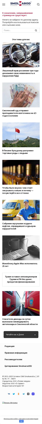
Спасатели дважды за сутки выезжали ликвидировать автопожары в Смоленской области (20, 322)
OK (21, 421)
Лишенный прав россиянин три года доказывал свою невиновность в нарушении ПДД (20, 73)
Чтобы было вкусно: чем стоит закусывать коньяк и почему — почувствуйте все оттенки (17, 190)
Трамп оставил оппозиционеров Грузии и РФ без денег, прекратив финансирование (21, 279)
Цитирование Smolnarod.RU (18, 366)
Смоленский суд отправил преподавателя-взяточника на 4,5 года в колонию (19, 113)
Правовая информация (16, 353)
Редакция (9, 346)
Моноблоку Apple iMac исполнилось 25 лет (19, 264)
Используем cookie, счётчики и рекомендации (21, 419)
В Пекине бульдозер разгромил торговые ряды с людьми (17, 151)
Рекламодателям (13, 359)
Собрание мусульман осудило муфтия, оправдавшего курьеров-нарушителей (19, 226)
